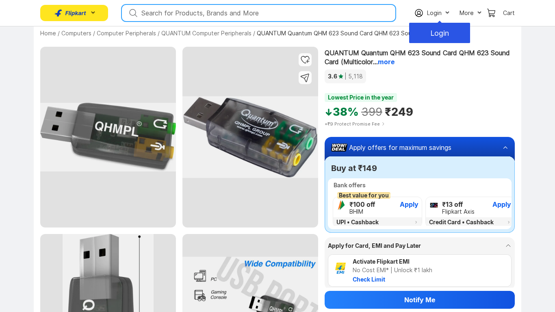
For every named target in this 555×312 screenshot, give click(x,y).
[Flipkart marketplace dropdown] (70, 13)
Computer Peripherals (126, 33)
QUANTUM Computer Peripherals (206, 33)
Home (48, 33)
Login (439, 33)
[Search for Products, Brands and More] (132, 13)
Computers (76, 33)
